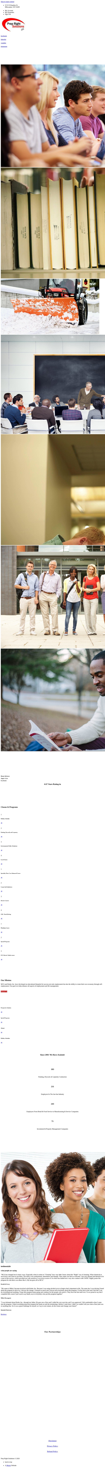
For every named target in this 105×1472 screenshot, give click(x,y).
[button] (4, 991)
